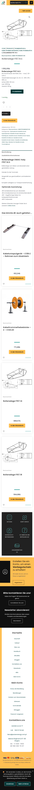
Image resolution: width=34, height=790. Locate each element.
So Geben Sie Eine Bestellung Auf (25, 536)
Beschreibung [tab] (6, 152)
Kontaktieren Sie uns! (17, 603)
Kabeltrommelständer (21, 140)
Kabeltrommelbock (7, 138)
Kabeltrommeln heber (8, 140)
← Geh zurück (25, 11)
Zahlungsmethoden (17, 551)
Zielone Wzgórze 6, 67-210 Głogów (17, 740)
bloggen (17, 660)
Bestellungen (17, 693)
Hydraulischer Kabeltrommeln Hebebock (13, 133)
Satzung (9, 522)
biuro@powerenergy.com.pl (17, 734)
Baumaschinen (6, 56)
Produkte (10, 48)
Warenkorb (17, 668)
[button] (29, 17)
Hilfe (17, 672)
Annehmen (10, 784)
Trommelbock (6, 144)
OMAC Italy (5, 142)
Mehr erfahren (23, 784)
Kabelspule (5, 136)
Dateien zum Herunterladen (17, 697)
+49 (11, 730)
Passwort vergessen (17, 714)
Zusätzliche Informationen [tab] (11, 155)
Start (4, 48)
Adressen (17, 701)
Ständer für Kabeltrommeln (16, 142)
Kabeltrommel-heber (24, 136)
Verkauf (17, 643)
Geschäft (17, 639)
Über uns (17, 647)
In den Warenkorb (9, 120)
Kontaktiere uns (17, 664)
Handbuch (17, 651)
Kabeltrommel (13, 136)
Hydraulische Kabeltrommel (18, 131)
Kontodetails (17, 706)
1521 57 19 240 (19, 730)
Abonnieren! (17, 621)
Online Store (11, 206)
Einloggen (17, 710)
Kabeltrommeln (17, 138)
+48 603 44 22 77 (17, 726)
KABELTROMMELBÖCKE (18, 56)
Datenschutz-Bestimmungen (9, 536)
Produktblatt (17, 92)
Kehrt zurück (24, 522)
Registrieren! (18, 582)
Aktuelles (17, 655)
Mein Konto (17, 677)
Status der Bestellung (17, 689)
